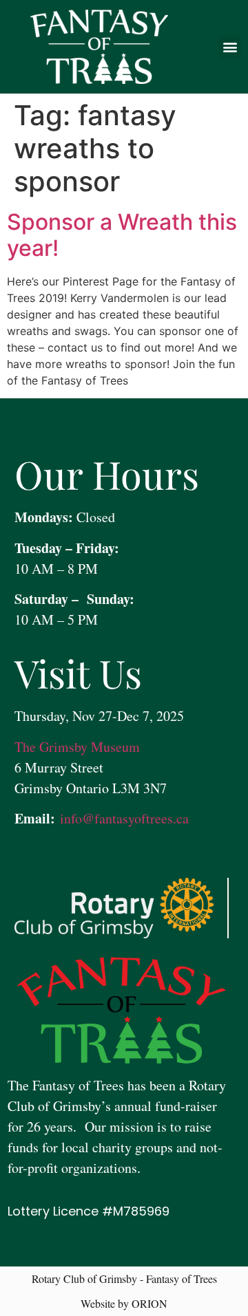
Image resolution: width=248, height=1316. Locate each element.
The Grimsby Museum (77, 746)
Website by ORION (124, 1303)
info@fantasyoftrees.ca (122, 818)
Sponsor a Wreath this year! (122, 234)
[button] (229, 47)
